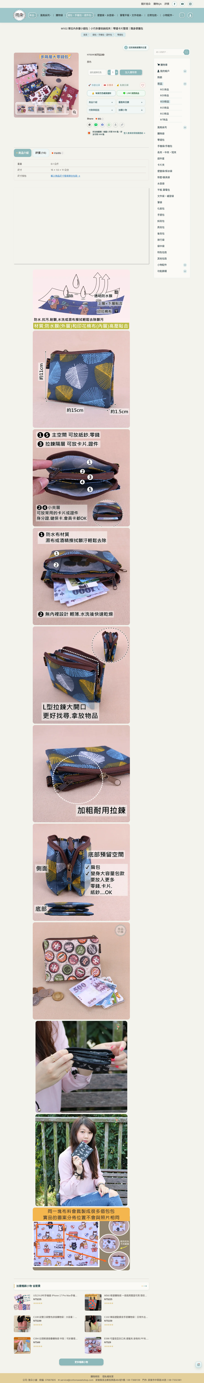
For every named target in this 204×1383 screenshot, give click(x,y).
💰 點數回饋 (123, 85)
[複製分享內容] (122, 124)
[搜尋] (186, 52)
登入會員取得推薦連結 (134, 133)
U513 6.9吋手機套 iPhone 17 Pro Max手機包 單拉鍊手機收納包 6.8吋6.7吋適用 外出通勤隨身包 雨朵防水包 (55, 1295)
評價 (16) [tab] (40, 152)
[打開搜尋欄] (182, 15)
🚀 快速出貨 (94, 85)
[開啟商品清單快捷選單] (198, 1364)
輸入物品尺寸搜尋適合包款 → (65, 175)
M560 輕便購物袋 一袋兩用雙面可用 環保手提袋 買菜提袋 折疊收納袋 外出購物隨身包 (125, 1295)
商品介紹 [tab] (23, 152)
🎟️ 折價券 (108, 85)
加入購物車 (131, 72)
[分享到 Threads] (89, 124)
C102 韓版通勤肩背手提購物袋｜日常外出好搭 (126, 1317)
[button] (157, 45)
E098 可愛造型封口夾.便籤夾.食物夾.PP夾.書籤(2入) (126, 1338)
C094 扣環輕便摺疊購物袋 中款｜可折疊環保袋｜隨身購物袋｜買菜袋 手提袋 (55, 1338)
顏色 (89, 61)
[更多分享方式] (115, 124)
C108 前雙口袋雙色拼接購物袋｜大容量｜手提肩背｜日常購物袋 (55, 1317)
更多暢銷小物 (81, 1362)
